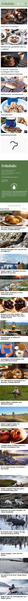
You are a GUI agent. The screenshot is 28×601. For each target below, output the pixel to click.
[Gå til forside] (8, 3)
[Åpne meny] (25, 3)
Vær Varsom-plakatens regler (20, 191)
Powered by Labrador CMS (14, 205)
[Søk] (18, 3)
